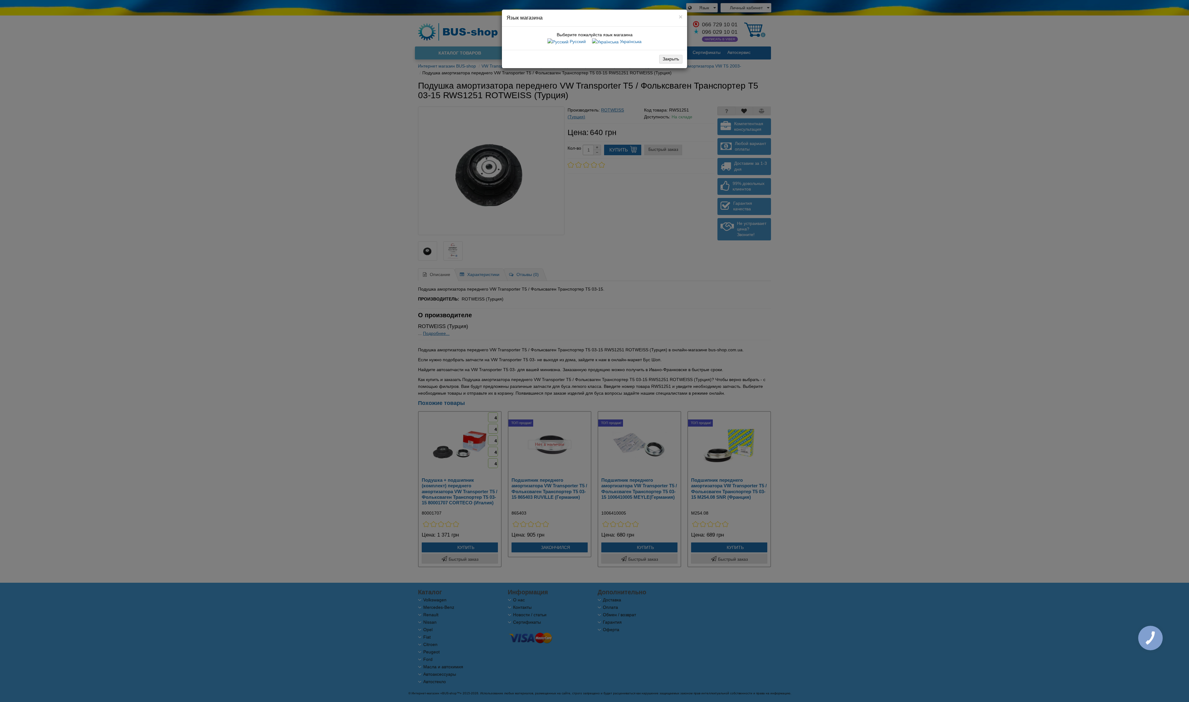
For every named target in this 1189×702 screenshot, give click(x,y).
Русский (577, 41)
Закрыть (671, 58)
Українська (630, 41)
